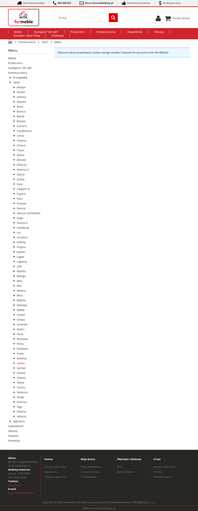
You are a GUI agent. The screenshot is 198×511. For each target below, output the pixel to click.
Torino (21, 387)
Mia (19, 286)
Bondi (20, 116)
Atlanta (21, 97)
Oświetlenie (15, 426)
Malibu (21, 271)
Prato (20, 353)
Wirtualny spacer (163, 476)
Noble (21, 310)
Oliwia (21, 319)
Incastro (22, 237)
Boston (21, 121)
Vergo (20, 397)
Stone (20, 382)
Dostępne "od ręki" (20, 68)
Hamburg (23, 227)
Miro (20, 295)
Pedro (20, 329)
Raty (119, 466)
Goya (20, 218)
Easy (20, 184)
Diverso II (23, 169)
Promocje (14, 440)
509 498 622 (14, 485)
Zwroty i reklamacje (55, 466)
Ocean (21, 315)
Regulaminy (50, 471)
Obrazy (12, 431)
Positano (22, 348)
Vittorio (21, 416)
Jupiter (21, 252)
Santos (21, 373)
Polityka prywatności (55, 476)
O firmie (158, 471)
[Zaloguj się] (158, 19)
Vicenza (22, 402)
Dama (20, 155)
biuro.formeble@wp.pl (21, 493)
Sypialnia (19, 421)
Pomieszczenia (17, 73)
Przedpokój (20, 77)
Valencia (22, 392)
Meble (12, 58)
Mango (21, 276)
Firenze (21, 203)
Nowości (13, 436)
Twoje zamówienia (91, 466)
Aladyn (21, 87)
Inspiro (21, 247)
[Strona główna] (28, 17)
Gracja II (22, 223)
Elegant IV (23, 189)
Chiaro (21, 145)
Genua (21, 208)
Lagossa (22, 261)
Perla (20, 334)
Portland (22, 339)
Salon (16, 82)
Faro (19, 198)
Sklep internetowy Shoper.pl (99, 508)
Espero (21, 194)
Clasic (20, 150)
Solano (21, 378)
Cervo (20, 135)
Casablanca (24, 131)
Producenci (15, 63)
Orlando (22, 324)
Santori (21, 368)
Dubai (21, 179)
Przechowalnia (88, 476)
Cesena (21, 140)
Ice (18, 232)
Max (19, 281)
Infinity (21, 242)
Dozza (21, 174)
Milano (21, 290)
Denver (21, 160)
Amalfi (21, 92)
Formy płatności (125, 471)
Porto (20, 344)
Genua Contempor (29, 213)
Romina (22, 358)
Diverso (21, 165)
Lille (19, 266)
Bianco (21, 111)
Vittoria (21, 411)
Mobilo (21, 300)
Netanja (22, 305)
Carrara (22, 126)
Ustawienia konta (90, 471)
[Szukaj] (113, 17)
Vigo (19, 407)
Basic (20, 106)
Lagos (20, 257)
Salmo (21, 363)
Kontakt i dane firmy (164, 466)
